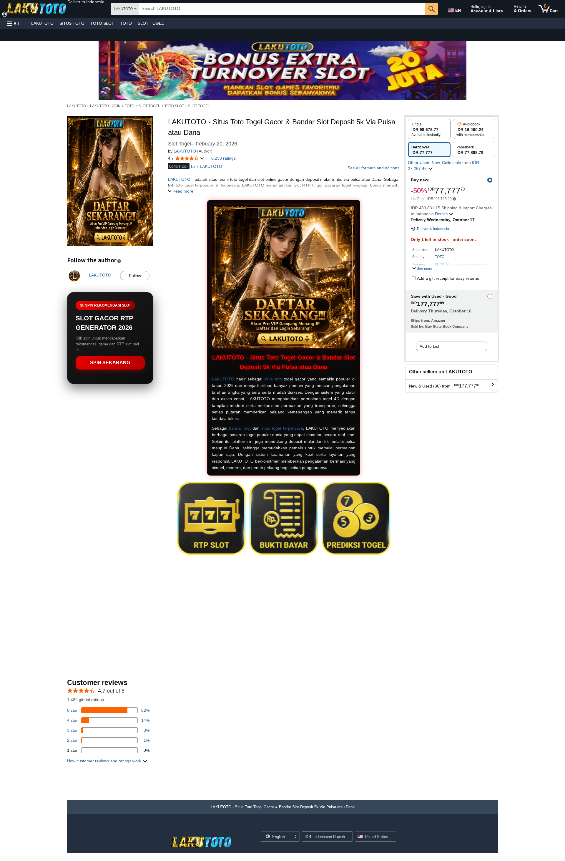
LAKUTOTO (42, 23)
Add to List (429, 346)
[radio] (429, 129)
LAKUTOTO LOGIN (105, 106)
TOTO (126, 23)
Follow (135, 275)
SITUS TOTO (71, 23)
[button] (85, 2)
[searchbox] (282, 8)
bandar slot (240, 428)
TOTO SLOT (102, 23)
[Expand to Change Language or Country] (295, 837)
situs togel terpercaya (282, 428)
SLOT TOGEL (151, 23)
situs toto (273, 379)
